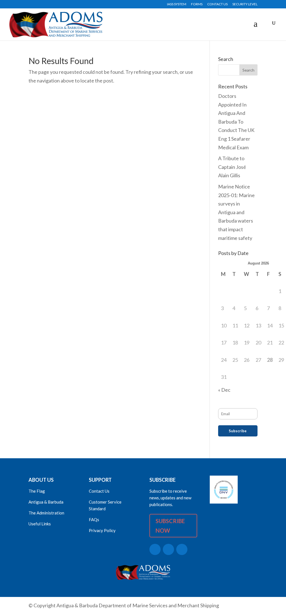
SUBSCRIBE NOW (170, 526)
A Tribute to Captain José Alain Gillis (232, 166)
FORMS (196, 4)
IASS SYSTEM (176, 4)
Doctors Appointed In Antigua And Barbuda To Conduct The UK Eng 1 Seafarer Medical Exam (236, 121)
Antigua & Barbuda (45, 501)
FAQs (94, 519)
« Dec (224, 390)
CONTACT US (217, 4)
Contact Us (99, 490)
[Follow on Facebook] (168, 549)
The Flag (36, 490)
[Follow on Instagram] (181, 549)
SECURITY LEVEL (245, 4)
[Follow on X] (155, 549)
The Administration (46, 512)
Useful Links (39, 523)
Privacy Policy (102, 530)
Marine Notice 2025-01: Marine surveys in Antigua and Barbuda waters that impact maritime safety (236, 212)
